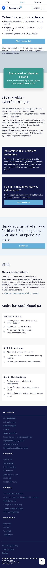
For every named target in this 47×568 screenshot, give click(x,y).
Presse (6, 430)
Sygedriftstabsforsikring (13, 508)
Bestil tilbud (8, 471)
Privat (8, 2)
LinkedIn (6, 527)
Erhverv (22, 2)
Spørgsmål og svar (10, 475)
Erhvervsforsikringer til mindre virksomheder (21, 497)
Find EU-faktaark (10, 482)
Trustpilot (7, 531)
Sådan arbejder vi (10, 433)
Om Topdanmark (9, 418)
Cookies (5, 553)
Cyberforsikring (9, 501)
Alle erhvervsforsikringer (13, 494)
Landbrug (38, 2)
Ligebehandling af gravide (13, 441)
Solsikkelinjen (8, 463)
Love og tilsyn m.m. (11, 444)
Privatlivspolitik (8, 549)
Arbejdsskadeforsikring (12, 505)
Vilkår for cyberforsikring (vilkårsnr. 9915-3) (21, 293)
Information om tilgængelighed (15, 448)
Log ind (37, 8)
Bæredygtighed (9, 426)
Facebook (7, 524)
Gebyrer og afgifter (11, 512)
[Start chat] (42, 561)
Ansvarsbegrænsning (10, 546)
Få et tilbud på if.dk (23, 41)
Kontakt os (23, 246)
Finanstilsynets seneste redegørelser (18, 437)
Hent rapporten (23, 202)
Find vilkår (7, 478)
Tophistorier (8, 535)
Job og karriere (9, 422)
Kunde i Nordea (9, 467)
